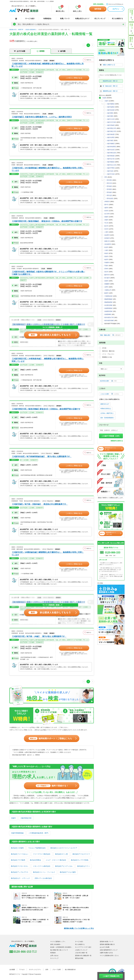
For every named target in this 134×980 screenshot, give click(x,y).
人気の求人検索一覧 (81, 952)
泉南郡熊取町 (108, 308)
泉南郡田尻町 (108, 311)
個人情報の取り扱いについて (59, 950)
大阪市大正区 (111, 119)
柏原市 (106, 259)
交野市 (106, 287)
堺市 (105, 177)
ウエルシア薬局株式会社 (37, 848)
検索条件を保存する (117, 440)
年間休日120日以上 (105, 408)
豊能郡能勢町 (108, 302)
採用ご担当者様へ (98, 4)
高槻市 (106, 217)
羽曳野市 (107, 262)
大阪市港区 (110, 116)
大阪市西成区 (111, 156)
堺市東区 (109, 186)
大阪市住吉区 (111, 149)
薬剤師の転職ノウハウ (106, 941)
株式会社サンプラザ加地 (79, 860)
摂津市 (106, 268)
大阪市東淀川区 (26, 818)
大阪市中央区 (111, 174)
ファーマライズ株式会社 (41, 854)
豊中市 (106, 204)
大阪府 (104, 98)
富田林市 (107, 238)
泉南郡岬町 (107, 314)
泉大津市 (107, 214)
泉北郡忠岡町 (108, 305)
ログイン (116, 9)
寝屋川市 (107, 241)
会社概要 (12, 969)
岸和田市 (107, 201)
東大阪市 (107, 278)
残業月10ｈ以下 (104, 404)
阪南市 (106, 293)
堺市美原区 (110, 198)
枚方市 (106, 226)
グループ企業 (56, 969)
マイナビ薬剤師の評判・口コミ (109, 955)
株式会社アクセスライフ (81, 854)
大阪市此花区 (111, 110)
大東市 (106, 250)
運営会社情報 (79, 958)
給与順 (62, 51)
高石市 (106, 271)
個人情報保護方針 (70, 969)
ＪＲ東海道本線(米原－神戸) (38, 833)
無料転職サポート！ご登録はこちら (51, 738)
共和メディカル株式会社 (43, 878)
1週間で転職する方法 (106, 952)
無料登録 (97, 9)
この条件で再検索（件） (111, 436)
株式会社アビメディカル (63, 866)
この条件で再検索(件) (111, 976)
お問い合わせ (54, 955)
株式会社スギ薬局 (17, 848)
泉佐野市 (107, 235)
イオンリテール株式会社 (41, 866)
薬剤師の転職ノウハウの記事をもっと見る (79, 928)
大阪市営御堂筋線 (17, 833)
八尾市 (106, 232)
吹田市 (106, 210)
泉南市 (106, 281)
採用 (46, 969)
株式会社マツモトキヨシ (19, 866)
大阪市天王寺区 (111, 122)
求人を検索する (117, 18)
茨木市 (106, 229)
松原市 (106, 247)
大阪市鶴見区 (111, 162)
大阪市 (13, 818)
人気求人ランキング (81, 950)
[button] (88, 60)
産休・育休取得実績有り (107, 418)
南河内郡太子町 (109, 317)
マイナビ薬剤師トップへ (57, 941)
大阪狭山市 (107, 290)
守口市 (106, 223)
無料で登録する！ (52, 786)
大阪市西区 (110, 113)
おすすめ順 (21, 51)
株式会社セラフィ (83, 866)
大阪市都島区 (111, 104)
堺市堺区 (109, 180)
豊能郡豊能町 (108, 299)
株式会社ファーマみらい (19, 854)
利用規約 (53, 952)
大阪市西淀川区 (111, 128)
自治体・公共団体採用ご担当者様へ (61, 947)
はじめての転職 (104, 947)
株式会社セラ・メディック (20, 878)
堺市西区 (109, 189)
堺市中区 (109, 183)
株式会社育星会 (35, 860)
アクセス (22, 969)
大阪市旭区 (110, 140)
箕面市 (106, 256)
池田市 (106, 207)
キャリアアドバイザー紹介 (83, 947)
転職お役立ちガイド (82, 18)
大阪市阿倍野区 (111, 146)
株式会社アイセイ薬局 (68, 872)
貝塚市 (106, 220)
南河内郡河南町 (109, 320)
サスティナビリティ (35, 969)
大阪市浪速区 (111, 125)
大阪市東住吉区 (111, 152)
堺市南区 (109, 192)
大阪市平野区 (111, 168)
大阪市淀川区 (111, 159)
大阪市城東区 (111, 143)
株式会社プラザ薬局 (18, 860)
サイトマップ (54, 958)
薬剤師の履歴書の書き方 (107, 944)
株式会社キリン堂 (61, 854)
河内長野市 (107, 244)
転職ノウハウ (65, 18)
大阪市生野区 (111, 137)
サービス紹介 (30, 18)
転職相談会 (47, 18)
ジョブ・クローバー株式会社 (56, 860)
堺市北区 (109, 195)
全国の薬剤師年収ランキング (108, 950)
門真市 (106, 265)
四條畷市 (107, 284)
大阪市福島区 (111, 107)
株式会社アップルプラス (19, 872)
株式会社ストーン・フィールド (44, 872)
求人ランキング (99, 18)
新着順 (41, 51)
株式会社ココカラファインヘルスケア (63, 848)
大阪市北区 (110, 171)
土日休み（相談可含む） (107, 413)
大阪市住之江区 (111, 165)
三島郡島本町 (108, 296)
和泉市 (106, 253)
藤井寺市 (107, 275)
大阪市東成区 (111, 134)
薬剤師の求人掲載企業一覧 (83, 955)
